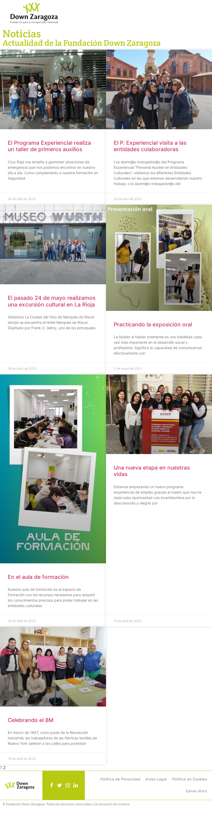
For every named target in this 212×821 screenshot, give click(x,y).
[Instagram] (67, 785)
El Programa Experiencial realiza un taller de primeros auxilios (49, 146)
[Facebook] (51, 785)
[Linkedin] (75, 785)
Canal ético (196, 791)
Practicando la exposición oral (153, 324)
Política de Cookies (189, 779)
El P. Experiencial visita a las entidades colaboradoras (150, 146)
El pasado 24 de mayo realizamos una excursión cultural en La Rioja (51, 301)
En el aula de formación (38, 577)
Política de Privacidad (120, 779)
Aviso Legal (156, 779)
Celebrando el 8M (31, 720)
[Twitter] (59, 785)
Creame (124, 804)
